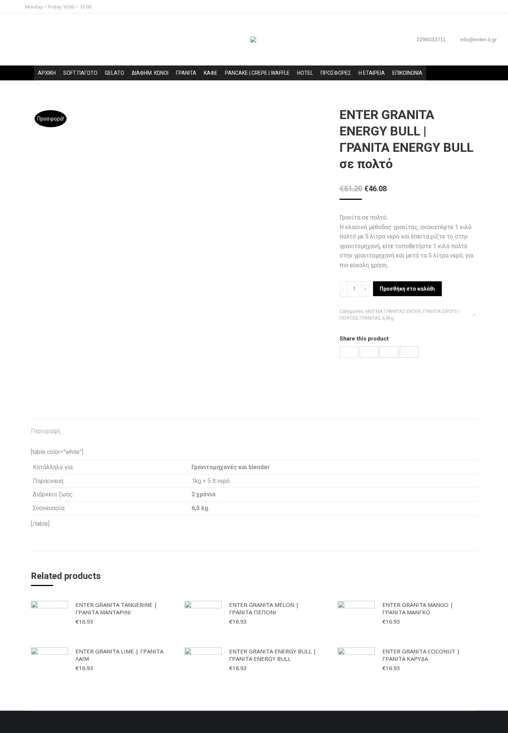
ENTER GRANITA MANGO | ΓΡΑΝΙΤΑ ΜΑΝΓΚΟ (417, 608)
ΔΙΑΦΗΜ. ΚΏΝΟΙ (150, 73)
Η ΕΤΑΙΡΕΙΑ (372, 73)
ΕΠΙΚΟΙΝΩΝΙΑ (407, 73)
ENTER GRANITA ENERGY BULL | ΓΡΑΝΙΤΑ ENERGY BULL (272, 654)
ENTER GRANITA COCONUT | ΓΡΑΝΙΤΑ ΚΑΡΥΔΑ (421, 654)
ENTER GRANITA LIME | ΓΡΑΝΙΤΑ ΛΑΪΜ (119, 654)
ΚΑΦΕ (211, 73)
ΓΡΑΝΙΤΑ (186, 73)
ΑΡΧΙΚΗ (47, 73)
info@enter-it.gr (478, 39)
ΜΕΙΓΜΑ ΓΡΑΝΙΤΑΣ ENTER (393, 311)
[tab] (45, 427)
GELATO (114, 73)
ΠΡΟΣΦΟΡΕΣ (336, 73)
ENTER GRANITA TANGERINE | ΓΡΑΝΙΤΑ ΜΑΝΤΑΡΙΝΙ (116, 608)
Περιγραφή (45, 431)
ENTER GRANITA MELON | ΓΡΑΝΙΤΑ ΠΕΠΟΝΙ (264, 608)
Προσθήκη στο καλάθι (407, 289)
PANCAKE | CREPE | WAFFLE (257, 73)
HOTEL (305, 73)
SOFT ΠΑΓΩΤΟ (80, 73)
